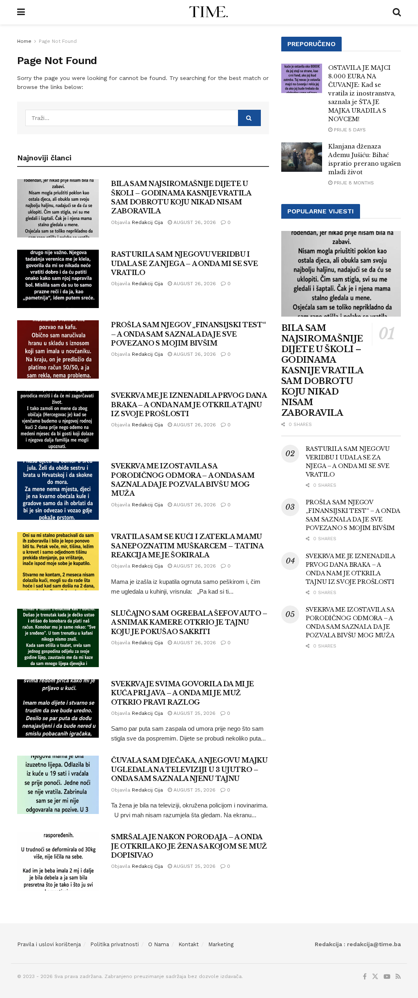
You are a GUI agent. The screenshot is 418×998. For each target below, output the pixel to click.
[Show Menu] (21, 12)
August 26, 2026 (194, 222)
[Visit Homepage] (209, 12)
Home (24, 41)
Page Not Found (58, 41)
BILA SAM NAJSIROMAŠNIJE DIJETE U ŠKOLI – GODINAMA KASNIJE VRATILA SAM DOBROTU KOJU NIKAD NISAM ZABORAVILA (322, 370)
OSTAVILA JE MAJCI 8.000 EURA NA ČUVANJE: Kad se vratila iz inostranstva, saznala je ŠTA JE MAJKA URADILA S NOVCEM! (362, 93)
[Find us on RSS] (398, 977)
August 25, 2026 (194, 713)
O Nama (158, 944)
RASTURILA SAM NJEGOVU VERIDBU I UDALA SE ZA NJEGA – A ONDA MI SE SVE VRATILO (184, 263)
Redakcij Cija (147, 222)
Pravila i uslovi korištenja (49, 944)
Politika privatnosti (114, 944)
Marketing (220, 944)
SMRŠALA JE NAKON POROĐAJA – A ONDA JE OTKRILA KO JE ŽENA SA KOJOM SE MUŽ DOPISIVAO (189, 846)
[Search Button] (397, 12)
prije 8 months (353, 183)
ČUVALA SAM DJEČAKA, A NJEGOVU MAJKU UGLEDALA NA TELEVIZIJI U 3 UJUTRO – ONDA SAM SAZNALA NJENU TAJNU (189, 769)
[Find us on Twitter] (375, 977)
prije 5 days (349, 130)
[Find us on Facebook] (365, 977)
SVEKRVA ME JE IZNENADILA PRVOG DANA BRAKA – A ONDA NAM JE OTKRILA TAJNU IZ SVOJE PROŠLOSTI (189, 404)
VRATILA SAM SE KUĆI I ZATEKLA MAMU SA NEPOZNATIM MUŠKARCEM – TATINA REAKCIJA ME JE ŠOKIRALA (187, 545)
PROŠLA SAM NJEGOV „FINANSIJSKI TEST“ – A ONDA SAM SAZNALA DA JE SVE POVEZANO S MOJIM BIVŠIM (188, 334)
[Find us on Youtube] (387, 977)
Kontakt (188, 944)
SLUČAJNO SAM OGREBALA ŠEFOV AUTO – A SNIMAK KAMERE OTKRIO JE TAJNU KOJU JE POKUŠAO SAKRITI (189, 622)
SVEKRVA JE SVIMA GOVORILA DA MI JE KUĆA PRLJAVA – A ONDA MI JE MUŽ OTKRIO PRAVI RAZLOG (182, 693)
